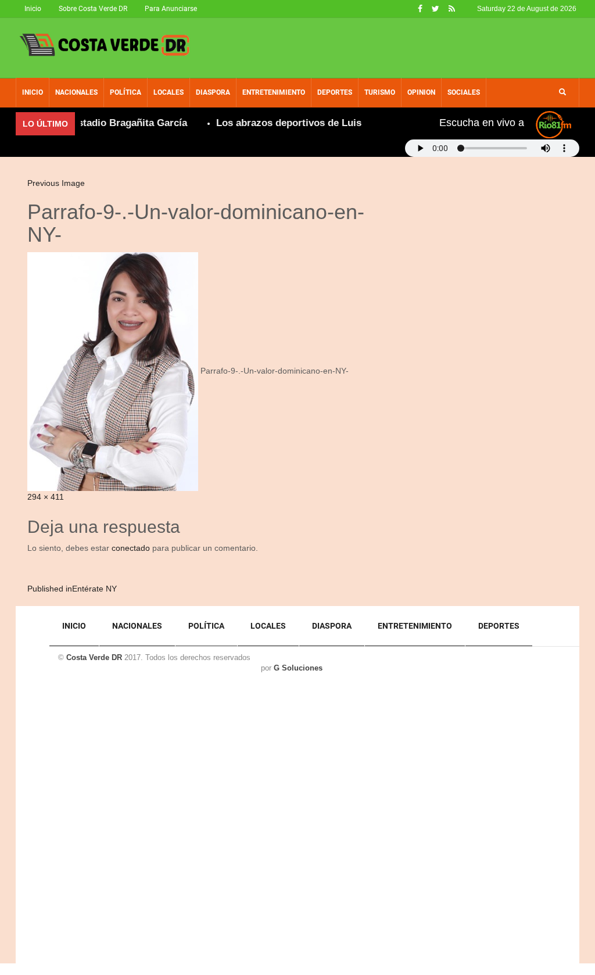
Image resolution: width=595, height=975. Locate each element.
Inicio (32, 9)
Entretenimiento (273, 92)
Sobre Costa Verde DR (93, 9)
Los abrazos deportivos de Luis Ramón (296, 122)
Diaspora (213, 92)
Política (125, 92)
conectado (131, 548)
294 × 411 (45, 496)
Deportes (334, 92)
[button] (562, 92)
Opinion (421, 92)
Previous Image (56, 183)
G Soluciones (298, 668)
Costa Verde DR (94, 657)
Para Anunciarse (171, 9)
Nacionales (76, 92)
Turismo (379, 92)
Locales (168, 92)
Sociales (463, 92)
